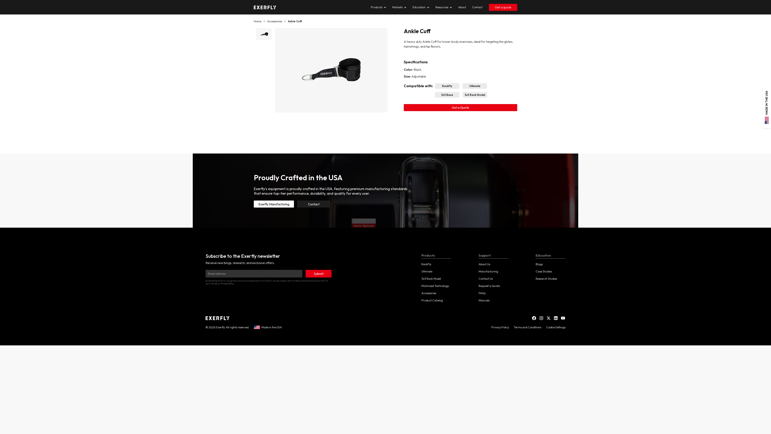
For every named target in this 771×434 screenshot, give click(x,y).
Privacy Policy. (227, 283)
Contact (313, 204)
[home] (265, 7)
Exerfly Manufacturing (273, 204)
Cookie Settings (555, 327)
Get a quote (503, 7)
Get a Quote (460, 107)
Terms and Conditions (527, 327)
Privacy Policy (500, 327)
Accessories (274, 21)
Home (257, 21)
